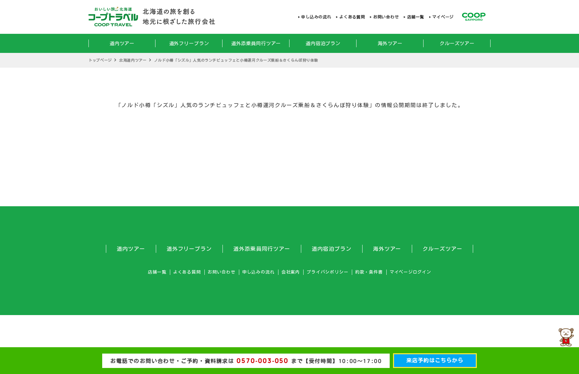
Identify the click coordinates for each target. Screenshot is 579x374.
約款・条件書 (369, 272)
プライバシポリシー (327, 272)
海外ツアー (390, 43)
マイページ (443, 17)
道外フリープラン (189, 43)
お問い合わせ (386, 17)
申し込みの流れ (316, 17)
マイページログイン (410, 272)
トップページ (100, 60)
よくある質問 (352, 17)
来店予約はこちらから (434, 360)
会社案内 (290, 272)
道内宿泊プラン (323, 43)
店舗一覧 (415, 17)
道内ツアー (122, 43)
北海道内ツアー (133, 60)
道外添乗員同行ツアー (256, 43)
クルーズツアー (457, 43)
